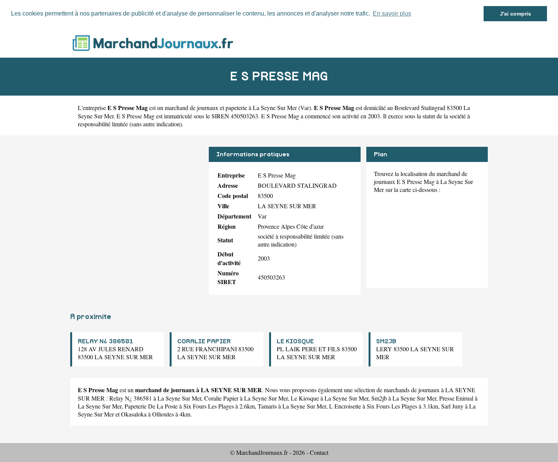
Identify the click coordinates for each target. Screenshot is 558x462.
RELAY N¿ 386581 (105, 341)
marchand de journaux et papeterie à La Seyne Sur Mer (231, 108)
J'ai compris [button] (515, 14)
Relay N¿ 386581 (130, 398)
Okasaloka (134, 414)
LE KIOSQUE (295, 341)
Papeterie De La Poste (151, 406)
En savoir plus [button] (392, 13)
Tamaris (267, 406)
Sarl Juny (452, 406)
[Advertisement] (136, 200)
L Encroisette (345, 406)
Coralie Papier (221, 398)
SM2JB (386, 341)
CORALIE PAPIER (204, 341)
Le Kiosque (305, 398)
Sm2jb (379, 398)
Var (304, 108)
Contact (319, 452)
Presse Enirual (456, 398)
